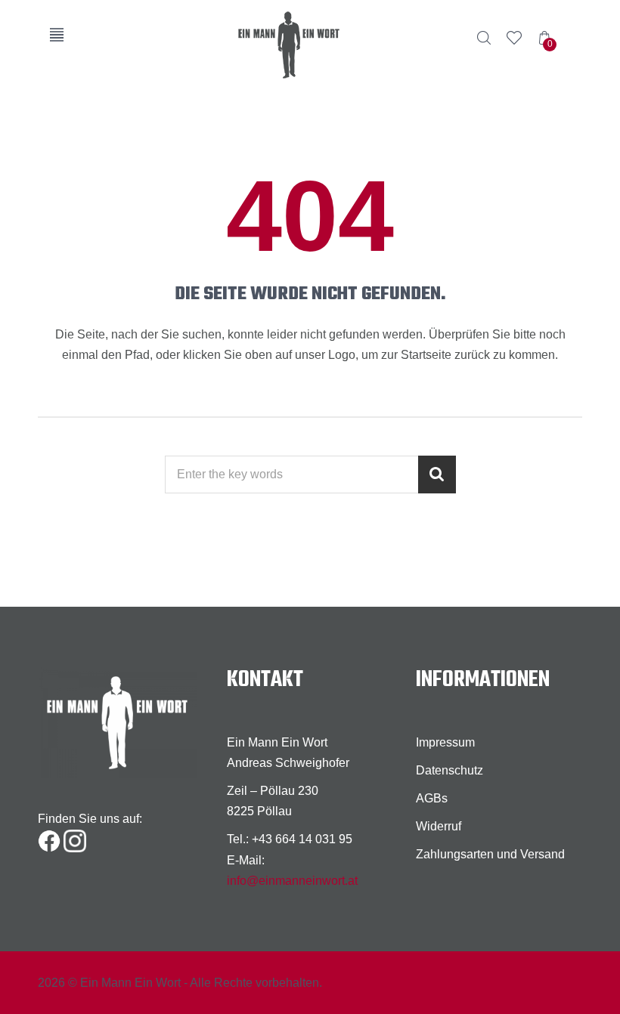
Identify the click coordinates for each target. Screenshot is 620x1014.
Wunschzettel (514, 38)
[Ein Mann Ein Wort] (310, 45)
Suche (484, 38)
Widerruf (438, 826)
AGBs (432, 798)
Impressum (445, 742)
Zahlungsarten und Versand (490, 854)
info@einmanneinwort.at (292, 880)
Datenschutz (449, 770)
